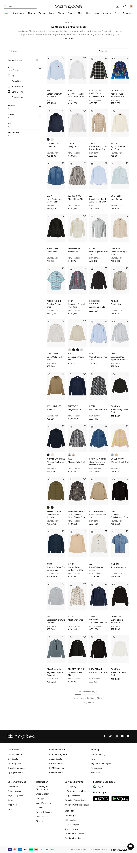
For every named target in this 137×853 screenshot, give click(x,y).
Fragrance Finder (72, 796)
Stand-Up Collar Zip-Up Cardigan (56, 568)
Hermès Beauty (56, 772)
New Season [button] (18, 13)
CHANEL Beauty (15, 754)
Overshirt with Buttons (53, 515)
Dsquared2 (116, 248)
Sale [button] (6, 13)
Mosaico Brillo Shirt (76, 462)
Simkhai (115, 564)
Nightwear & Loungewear (102, 763)
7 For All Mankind (94, 617)
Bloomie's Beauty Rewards (76, 800)
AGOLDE (114, 301)
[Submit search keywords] (5, 6)
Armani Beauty (55, 759)
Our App (40, 798)
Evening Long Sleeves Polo (117, 621)
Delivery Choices (15, 791)
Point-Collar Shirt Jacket (97, 568)
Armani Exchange (56, 459)
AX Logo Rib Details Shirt (55, 463)
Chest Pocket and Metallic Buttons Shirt (97, 463)
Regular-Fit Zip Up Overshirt (55, 673)
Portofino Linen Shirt (98, 672)
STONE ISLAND (54, 511)
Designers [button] (128, 13)
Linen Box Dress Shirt (75, 673)
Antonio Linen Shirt (97, 307)
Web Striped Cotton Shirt (98, 358)
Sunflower (52, 248)
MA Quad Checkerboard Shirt (119, 515)
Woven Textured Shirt (118, 673)
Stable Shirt (52, 251)
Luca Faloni (53, 143)
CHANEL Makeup (56, 763)
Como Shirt (52, 146)
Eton (92, 248)
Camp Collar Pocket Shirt (55, 358)
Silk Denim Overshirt (98, 622)
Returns (11, 800)
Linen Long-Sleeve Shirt (76, 358)
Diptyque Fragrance (58, 754)
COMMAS (115, 406)
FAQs (10, 809)
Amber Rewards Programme (77, 805)
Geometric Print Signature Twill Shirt (119, 358)
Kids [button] (88, 13)
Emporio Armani (97, 459)
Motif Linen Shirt (75, 620)
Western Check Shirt (120, 462)
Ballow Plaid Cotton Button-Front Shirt (98, 147)
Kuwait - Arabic (71, 829)
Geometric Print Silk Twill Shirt (76, 305)
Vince (92, 143)
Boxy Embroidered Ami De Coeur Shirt (97, 200)
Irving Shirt (73, 146)
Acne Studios (54, 301)
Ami (48, 90)
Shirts (68, 23)
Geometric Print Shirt (98, 409)
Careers (39, 807)
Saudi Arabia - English (74, 834)
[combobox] (113, 51)
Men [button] (80, 13)
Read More (68, 38)
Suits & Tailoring (98, 754)
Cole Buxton (117, 459)
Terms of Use (42, 816)
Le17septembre (97, 511)
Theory (72, 143)
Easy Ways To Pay (44, 803)
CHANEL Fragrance (16, 768)
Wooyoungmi (75, 196)
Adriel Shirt (51, 409)
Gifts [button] (117, 13)
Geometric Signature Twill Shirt (56, 621)
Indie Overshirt (117, 199)
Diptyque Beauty (15, 772)
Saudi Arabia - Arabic (74, 838)
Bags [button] (51, 13)
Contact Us (13, 786)
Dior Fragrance (14, 763)
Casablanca (117, 90)
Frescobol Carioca (94, 302)
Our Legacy (117, 616)
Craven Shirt (116, 304)
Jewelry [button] (107, 13)
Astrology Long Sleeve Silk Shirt (118, 95)
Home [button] (96, 13)
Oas (70, 459)
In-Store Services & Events (76, 791)
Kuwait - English (72, 824)
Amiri (113, 511)
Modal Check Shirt (76, 199)
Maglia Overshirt (75, 409)
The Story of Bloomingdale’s (42, 787)
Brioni (50, 564)
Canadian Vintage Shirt (119, 252)
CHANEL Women (56, 768)
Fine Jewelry (96, 768)
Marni (50, 196)
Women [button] (42, 13)
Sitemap (39, 821)
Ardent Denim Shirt (119, 567)
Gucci (92, 354)
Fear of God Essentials (95, 91)
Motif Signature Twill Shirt (98, 252)
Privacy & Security (44, 812)
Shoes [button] (61, 13)
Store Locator (42, 794)
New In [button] (31, 13)
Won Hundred (54, 406)
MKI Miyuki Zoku (76, 669)
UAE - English (71, 815)
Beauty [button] (71, 13)
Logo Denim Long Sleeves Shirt (54, 200)
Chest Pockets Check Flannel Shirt (76, 515)
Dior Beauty (13, 759)
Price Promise (14, 805)
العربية (100, 786)
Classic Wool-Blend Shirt (97, 515)
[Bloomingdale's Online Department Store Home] (68, 6)
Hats (93, 759)
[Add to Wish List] (63, 58)
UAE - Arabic (70, 820)
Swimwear (95, 772)
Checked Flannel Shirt (54, 305)
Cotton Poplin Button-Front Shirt (76, 568)
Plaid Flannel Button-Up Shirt (98, 96)
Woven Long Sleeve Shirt (119, 410)
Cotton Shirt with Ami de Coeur (54, 95)
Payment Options (15, 796)
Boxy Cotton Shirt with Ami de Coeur (76, 95)
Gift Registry (70, 786)
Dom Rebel (116, 196)
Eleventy (73, 406)
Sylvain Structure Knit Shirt (118, 147)
